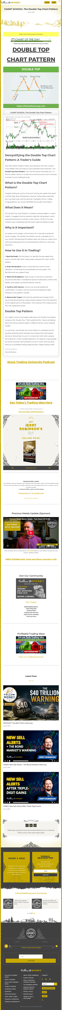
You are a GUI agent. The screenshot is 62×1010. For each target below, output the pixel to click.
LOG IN (44, 996)
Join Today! (31, 602)
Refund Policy (28, 994)
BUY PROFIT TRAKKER (48, 988)
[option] (17, 904)
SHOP (53, 2)
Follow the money (31, 970)
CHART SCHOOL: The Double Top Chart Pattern (10, 2)
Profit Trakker (10, 979)
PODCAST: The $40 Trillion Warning (18, 723)
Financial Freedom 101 (12, 1001)
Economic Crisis (10, 989)
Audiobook (38, 493)
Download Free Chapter (31, 498)
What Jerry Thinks (11, 996)
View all (31, 680)
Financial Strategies (12, 999)
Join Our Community (31, 575)
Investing (8, 991)
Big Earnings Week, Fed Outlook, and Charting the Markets (50, 902)
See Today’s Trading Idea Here (31, 402)
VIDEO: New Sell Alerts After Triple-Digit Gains (22, 806)
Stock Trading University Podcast (31, 362)
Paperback (24, 493)
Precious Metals (10, 994)
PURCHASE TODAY (31, 468)
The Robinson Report (30, 984)
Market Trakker (10, 986)
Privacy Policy (28, 991)
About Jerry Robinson (31, 975)
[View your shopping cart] (43, 1000)
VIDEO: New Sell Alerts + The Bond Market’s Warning (24, 765)
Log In (47, 2)
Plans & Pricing (28, 977)
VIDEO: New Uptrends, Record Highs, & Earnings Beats (21, 902)
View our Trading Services (30, 657)
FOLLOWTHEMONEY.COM (35, 1006)
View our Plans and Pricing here (31, 412)
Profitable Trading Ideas (31, 633)
